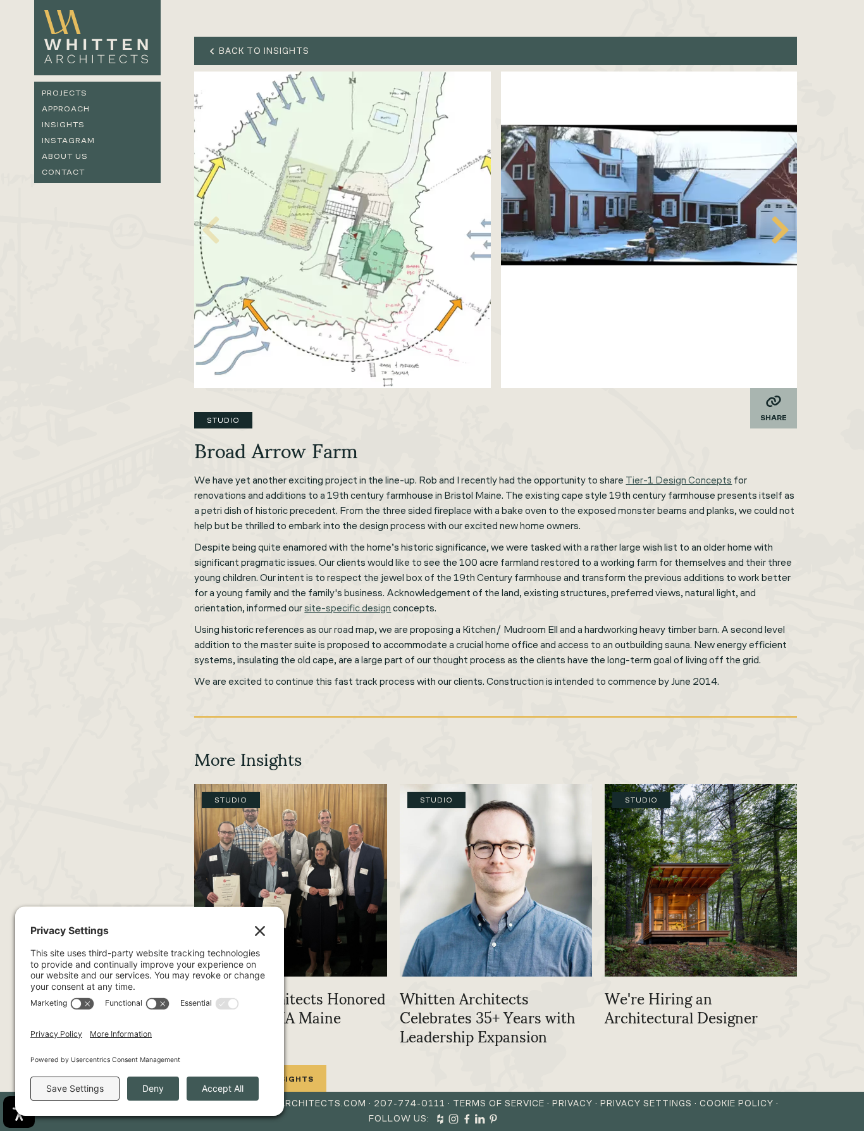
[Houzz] (440, 1119)
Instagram (68, 140)
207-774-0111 (409, 1103)
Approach (66, 108)
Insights (63, 124)
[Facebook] (467, 1119)
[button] (780, 230)
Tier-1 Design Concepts (679, 480)
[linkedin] (480, 1119)
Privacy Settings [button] (646, 1103)
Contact (63, 172)
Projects (64, 92)
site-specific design (347, 608)
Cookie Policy (737, 1103)
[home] (97, 37)
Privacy (572, 1103)
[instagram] (453, 1119)
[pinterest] (493, 1119)
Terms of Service (499, 1103)
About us (65, 156)
